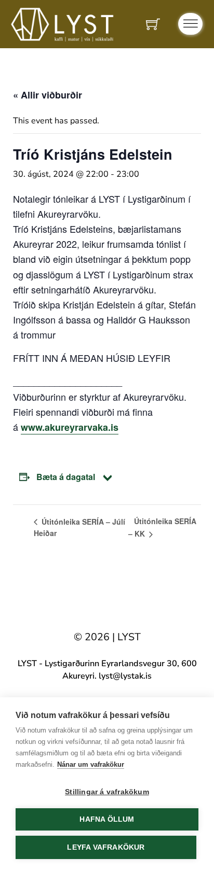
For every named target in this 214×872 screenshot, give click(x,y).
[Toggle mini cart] (153, 24)
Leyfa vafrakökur (105, 847)
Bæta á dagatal (65, 477)
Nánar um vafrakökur (90, 764)
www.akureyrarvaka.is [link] (69, 427)
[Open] (190, 24)
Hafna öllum (106, 819)
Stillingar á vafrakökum (107, 792)
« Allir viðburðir (47, 95)
